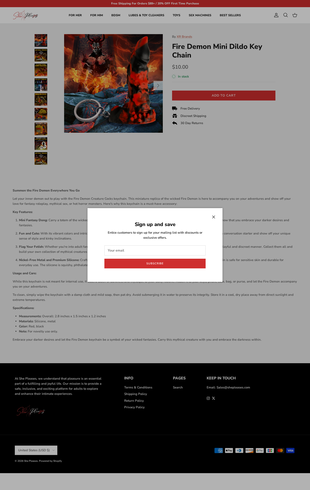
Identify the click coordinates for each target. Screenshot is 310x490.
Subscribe (155, 263)
